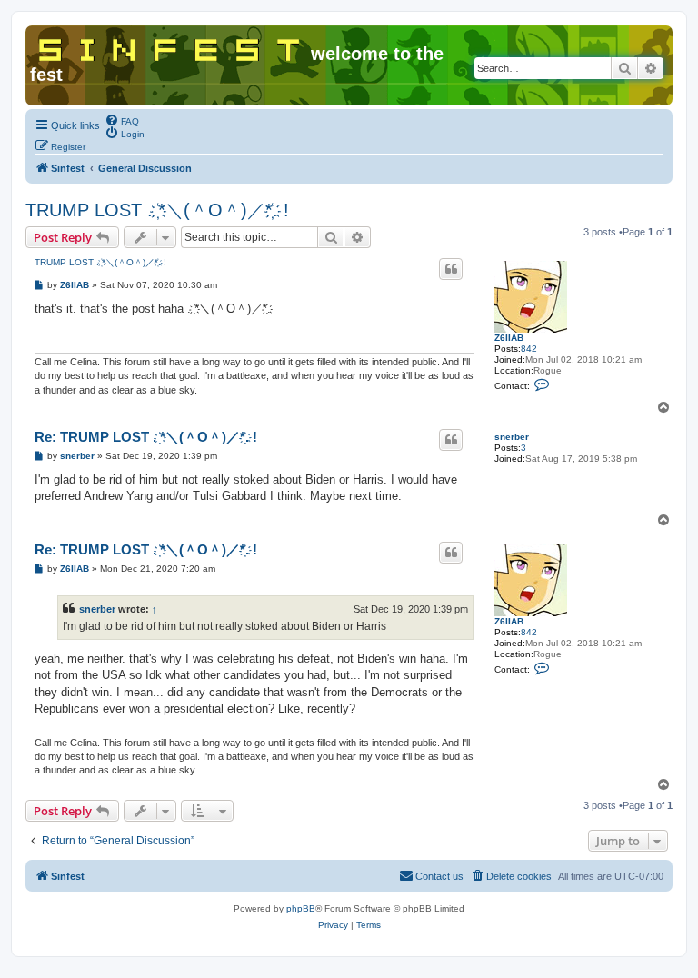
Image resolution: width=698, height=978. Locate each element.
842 (529, 349)
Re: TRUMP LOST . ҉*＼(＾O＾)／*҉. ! (146, 436)
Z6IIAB (509, 338)
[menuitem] (122, 120)
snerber (511, 437)
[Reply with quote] (451, 269)
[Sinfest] (170, 46)
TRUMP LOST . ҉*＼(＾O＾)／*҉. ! (157, 210)
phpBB (300, 908)
